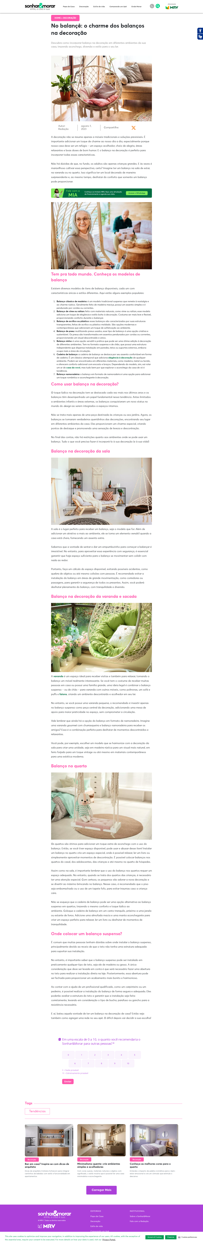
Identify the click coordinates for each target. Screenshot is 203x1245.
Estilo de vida (99, 7)
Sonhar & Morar (40, 4)
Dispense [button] (170, 1237)
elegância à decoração (120, 358)
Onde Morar (136, 7)
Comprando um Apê (118, 7)
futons (63, 694)
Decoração (84, 7)
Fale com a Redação (139, 1221)
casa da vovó (73, 368)
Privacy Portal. (109, 1240)
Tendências (37, 1111)
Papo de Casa (69, 7)
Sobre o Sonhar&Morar (140, 1216)
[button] (187, 1237)
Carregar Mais (101, 1190)
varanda (58, 676)
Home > (59, 18)
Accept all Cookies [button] (155, 1237)
